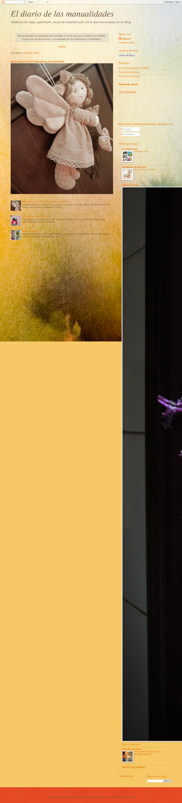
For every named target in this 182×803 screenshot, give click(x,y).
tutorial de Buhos (30, 231)
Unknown (126, 39)
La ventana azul (129, 149)
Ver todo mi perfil (126, 43)
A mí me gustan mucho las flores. (134, 68)
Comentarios (128, 134)
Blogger (130, 797)
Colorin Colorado (130, 185)
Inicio (62, 46)
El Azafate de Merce (131, 749)
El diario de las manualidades (62, 13)
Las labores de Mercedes (134, 167)
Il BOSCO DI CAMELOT (133, 767)
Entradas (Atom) (31, 53)
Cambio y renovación (131, 744)
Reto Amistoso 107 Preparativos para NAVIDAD (37, 61)
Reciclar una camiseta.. (130, 76)
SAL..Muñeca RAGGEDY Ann (36, 216)
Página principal (126, 776)
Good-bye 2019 (141, 151)
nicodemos (101, 797)
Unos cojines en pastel (144, 169)
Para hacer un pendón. (129, 72)
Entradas (126, 129)
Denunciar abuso (128, 84)
